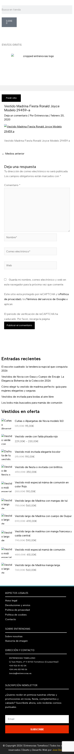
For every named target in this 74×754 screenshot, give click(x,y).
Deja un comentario (16, 115)
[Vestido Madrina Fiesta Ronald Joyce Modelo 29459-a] (37, 128)
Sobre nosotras (14, 636)
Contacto (10, 619)
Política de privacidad (17, 609)
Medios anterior (13, 153)
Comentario (12, 185)
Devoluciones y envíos (17, 605)
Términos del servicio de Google (45, 299)
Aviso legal (11, 600)
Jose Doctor (59, 750)
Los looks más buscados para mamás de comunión (31, 402)
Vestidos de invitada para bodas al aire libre (27, 396)
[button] (37, 88)
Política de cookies (16, 614)
